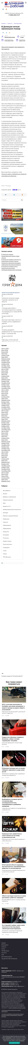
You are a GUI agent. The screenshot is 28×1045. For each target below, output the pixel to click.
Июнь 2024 (4, 393)
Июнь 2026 (4, 352)
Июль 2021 (4, 453)
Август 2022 (5, 431)
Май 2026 (4, 353)
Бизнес (5, 493)
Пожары (8, 185)
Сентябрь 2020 (5, 471)
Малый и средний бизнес (10, 516)
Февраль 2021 (5, 462)
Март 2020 (4, 479)
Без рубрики (6, 490)
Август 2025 (5, 369)
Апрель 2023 (5, 417)
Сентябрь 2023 (5, 409)
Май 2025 (4, 374)
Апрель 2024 (5, 396)
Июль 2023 (4, 412)
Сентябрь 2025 (5, 367)
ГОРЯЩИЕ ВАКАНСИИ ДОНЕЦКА (11, 270)
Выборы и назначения (9, 497)
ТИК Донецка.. (7, 557)
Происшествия (7, 544)
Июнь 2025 (4, 372)
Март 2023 (4, 419)
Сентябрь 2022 (5, 429)
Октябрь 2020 (5, 469)
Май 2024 (4, 395)
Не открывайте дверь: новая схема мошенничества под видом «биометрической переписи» (13, 927)
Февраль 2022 (5, 441)
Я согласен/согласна (14, 1042)
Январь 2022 (5, 443)
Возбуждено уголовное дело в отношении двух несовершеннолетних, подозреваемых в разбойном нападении (12, 803)
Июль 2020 (4, 474)
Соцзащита (6, 547)
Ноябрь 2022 (5, 426)
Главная (3, 943)
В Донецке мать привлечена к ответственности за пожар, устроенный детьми (12, 835)
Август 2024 (5, 390)
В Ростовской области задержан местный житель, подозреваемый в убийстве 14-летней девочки (13, 866)
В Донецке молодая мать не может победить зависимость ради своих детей (13, 770)
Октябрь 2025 (5, 365)
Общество (6, 531)
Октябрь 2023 (5, 407)
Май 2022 (4, 436)
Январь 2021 (5, 464)
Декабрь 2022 (5, 424)
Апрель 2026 (5, 355)
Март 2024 (4, 398)
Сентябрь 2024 (5, 388)
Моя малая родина (6, 956)
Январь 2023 (5, 422)
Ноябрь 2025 (5, 364)
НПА (2, 954)
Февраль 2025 (5, 379)
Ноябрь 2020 (5, 467)
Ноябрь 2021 (5, 446)
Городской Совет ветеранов (9, 958)
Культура (5, 512)
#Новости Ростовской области (11, 292)
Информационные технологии (12, 509)
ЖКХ (4, 503)
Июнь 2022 (4, 434)
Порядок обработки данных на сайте (16, 1007)
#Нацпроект (4, 945)
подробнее (8, 1037)
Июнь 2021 (4, 455)
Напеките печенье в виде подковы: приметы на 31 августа (10, 300)
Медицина (6, 519)
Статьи (5, 553)
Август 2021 (4, 452)
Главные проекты (8, 500)
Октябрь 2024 (5, 386)
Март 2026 (4, 357)
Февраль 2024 (5, 400)
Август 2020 (5, 472)
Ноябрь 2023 (5, 405)
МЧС (3, 185)
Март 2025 (4, 378)
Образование (7, 525)
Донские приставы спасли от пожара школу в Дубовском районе (11, 321)
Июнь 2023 (4, 414)
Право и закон (7, 541)
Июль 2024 (4, 391)
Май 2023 (4, 415)
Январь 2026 (5, 360)
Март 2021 (4, 460)
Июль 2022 (4, 433)
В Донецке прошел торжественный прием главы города (10, 256)
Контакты (4, 952)
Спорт (4, 550)
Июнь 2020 (4, 476)
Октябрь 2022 (5, 428)
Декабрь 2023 (5, 403)
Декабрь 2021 (5, 445)
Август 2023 (5, 410)
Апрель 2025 (5, 376)
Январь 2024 (5, 402)
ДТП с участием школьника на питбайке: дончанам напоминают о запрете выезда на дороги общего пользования (13, 707)
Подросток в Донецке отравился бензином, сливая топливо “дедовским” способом (13, 739)
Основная (6, 535)
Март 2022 (4, 440)
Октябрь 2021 (5, 448)
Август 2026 (5, 348)
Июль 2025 (4, 371)
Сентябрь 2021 (5, 450)
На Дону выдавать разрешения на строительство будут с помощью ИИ (12, 331)
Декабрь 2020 (5, 465)
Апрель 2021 (5, 459)
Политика (6, 538)
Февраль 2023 (5, 421)
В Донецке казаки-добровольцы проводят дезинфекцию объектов (13, 174)
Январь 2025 (5, 381)
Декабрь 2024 (5, 383)
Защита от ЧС (7, 506)
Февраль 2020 (5, 481)
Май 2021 (4, 457)
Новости (5, 522)
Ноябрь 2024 (5, 384)
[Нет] (26, 1039)
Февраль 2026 (5, 359)
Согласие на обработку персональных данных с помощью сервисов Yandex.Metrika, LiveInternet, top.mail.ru (12, 1015)
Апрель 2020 (5, 478)
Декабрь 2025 (5, 362)
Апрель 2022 (5, 438)
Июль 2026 (4, 350)
